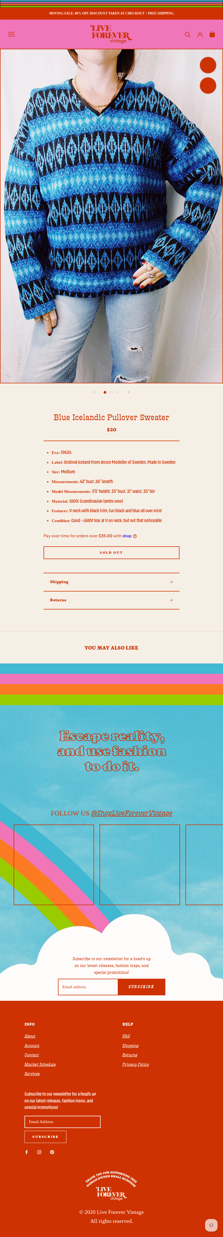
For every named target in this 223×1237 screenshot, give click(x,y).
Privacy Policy (135, 1064)
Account (31, 1045)
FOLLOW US (111, 813)
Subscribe (141, 986)
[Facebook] (26, 1151)
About (29, 1036)
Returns (58, 600)
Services (32, 1074)
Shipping (59, 582)
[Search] (188, 34)
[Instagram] (39, 1151)
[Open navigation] (11, 34)
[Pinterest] (52, 1151)
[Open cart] (212, 34)
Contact (31, 1055)
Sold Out (111, 553)
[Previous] (94, 392)
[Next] (128, 392)
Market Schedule (40, 1064)
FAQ (126, 1036)
